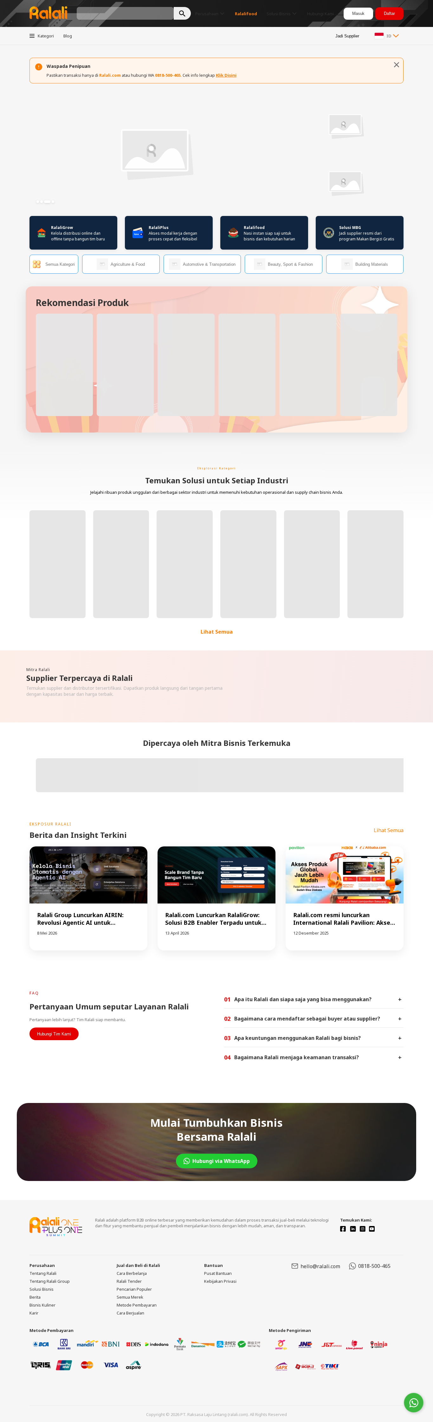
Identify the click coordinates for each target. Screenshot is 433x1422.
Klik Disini (226, 75)
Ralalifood (254, 227)
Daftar (389, 13)
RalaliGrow (62, 227)
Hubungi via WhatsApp (221, 1161)
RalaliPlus (159, 227)
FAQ (34, 993)
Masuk (358, 13)
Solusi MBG (350, 227)
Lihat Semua (217, 631)
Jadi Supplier (347, 36)
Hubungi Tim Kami (54, 1034)
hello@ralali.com (320, 1266)
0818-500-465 (374, 1265)
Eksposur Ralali (50, 824)
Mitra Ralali (38, 669)
